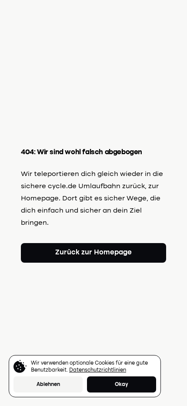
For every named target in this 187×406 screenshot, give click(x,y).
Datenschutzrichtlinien (97, 370)
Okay (121, 384)
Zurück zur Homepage (93, 252)
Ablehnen (48, 384)
